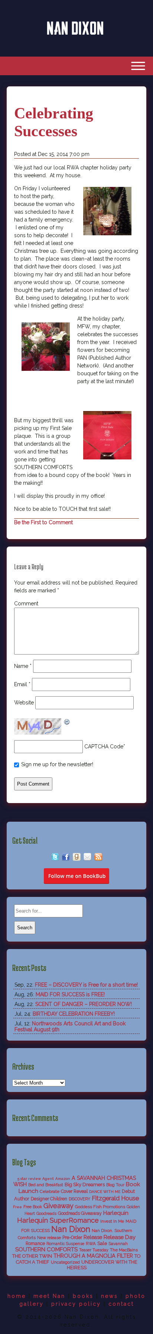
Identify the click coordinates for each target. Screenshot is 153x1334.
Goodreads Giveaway (80, 1213)
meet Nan (49, 1296)
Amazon (62, 1179)
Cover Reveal (74, 1191)
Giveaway (58, 1206)
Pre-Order (72, 1237)
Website (24, 703)
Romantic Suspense (65, 1243)
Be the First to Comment (43, 522)
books (83, 1296)
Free (17, 1207)
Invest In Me (112, 1221)
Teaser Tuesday (93, 1250)
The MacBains (124, 1249)
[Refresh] (67, 723)
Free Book (32, 1206)
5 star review (29, 1179)
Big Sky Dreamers (85, 1184)
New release (49, 1237)
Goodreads (46, 1213)
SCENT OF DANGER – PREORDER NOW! (83, 1004)
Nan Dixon (70, 1229)
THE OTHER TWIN (32, 1256)
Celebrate (49, 1191)
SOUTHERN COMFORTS (46, 1249)
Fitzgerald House (115, 1198)
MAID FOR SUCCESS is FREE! (70, 994)
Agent (48, 1179)
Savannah (118, 1243)
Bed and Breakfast (45, 1184)
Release (93, 1237)
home (16, 1296)
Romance (35, 1243)
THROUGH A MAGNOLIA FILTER (93, 1256)
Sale (102, 1243)
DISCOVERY (79, 1199)
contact (121, 1304)
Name (23, 666)
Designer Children (49, 1198)
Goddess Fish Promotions (100, 1206)
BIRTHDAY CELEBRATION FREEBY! (74, 1014)
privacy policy (76, 1304)
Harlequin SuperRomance (58, 1220)
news (109, 1296)
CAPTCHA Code (103, 746)
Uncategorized (65, 1262)
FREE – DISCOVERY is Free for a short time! (86, 985)
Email (22, 684)
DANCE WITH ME (104, 1192)
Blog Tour (115, 1184)
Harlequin (115, 1213)
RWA (91, 1243)
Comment (26, 603)
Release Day (120, 1237)
